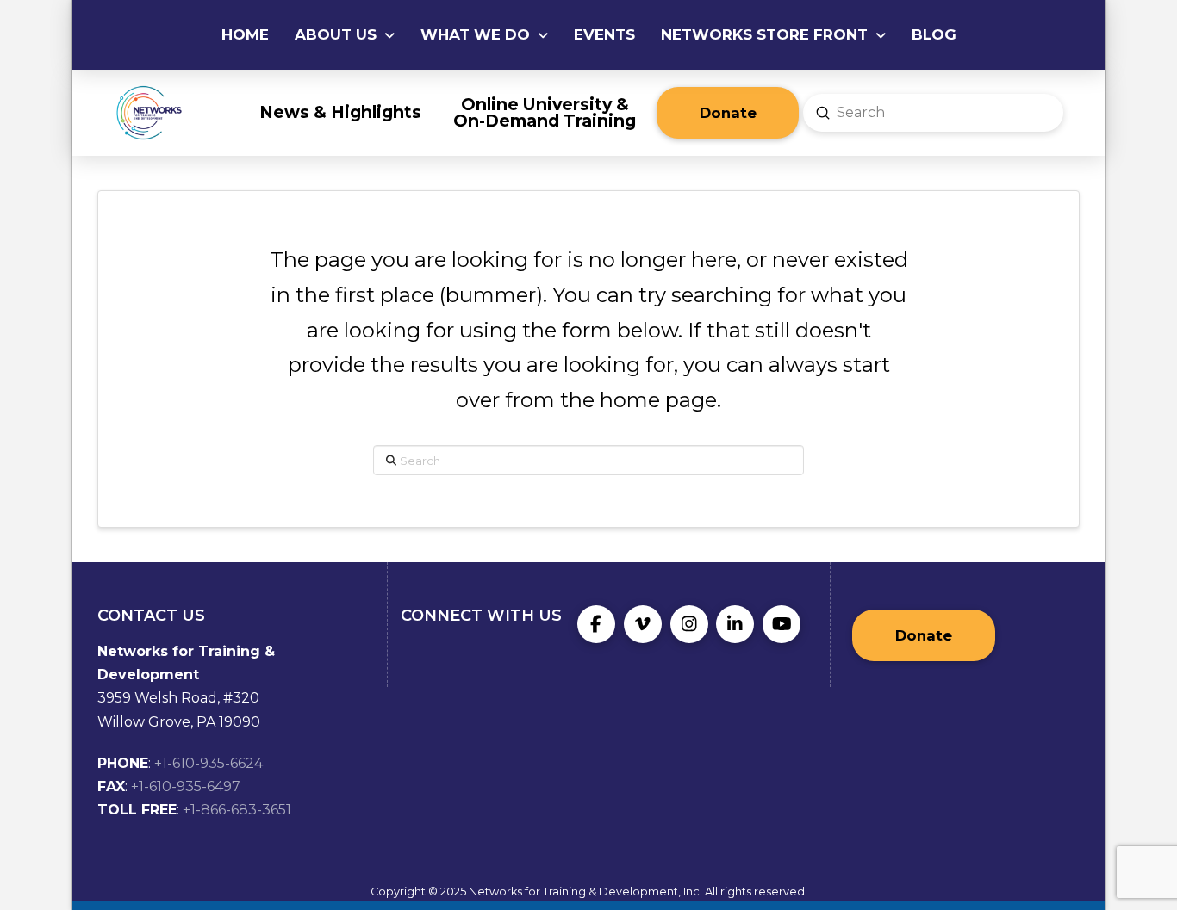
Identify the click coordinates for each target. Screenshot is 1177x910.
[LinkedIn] (735, 624)
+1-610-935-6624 (208, 763)
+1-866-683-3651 (237, 810)
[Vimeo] (643, 624)
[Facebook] (596, 624)
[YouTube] (781, 624)
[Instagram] (689, 624)
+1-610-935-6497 (185, 786)
